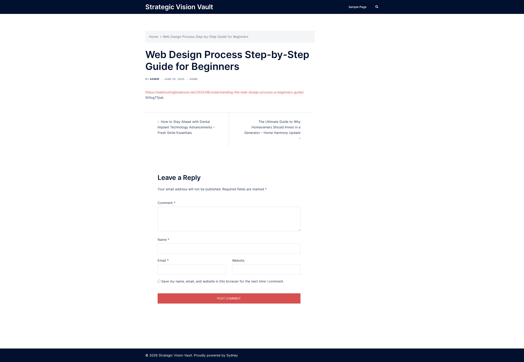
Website (238, 260)
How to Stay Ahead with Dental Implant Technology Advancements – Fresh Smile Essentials (186, 127)
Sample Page (357, 7)
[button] (377, 7)
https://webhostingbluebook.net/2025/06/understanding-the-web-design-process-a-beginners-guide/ (224, 92)
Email (163, 260)
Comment (166, 203)
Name (163, 240)
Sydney (232, 355)
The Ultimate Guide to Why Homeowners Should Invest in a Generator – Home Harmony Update (272, 127)
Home (153, 37)
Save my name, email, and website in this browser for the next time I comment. (222, 281)
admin (154, 79)
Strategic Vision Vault (179, 7)
